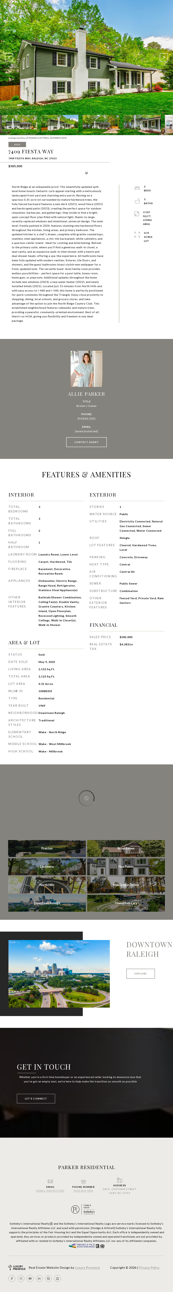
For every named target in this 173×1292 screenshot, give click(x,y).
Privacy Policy (149, 1267)
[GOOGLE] (48, 1278)
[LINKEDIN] (39, 1278)
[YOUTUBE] (30, 1278)
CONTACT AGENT (86, 442)
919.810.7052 (86, 418)
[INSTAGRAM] (21, 1278)
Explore (140, 973)
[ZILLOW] (57, 1278)
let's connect (36, 1098)
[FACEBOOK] (11, 1278)
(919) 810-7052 (83, 1190)
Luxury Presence (87, 1267)
